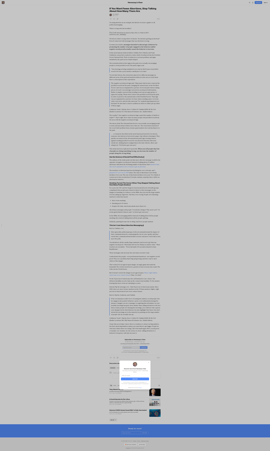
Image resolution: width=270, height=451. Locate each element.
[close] (148, 362)
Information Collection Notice (134, 383)
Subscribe (135, 379)
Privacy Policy (145, 383)
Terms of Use (141, 382)
